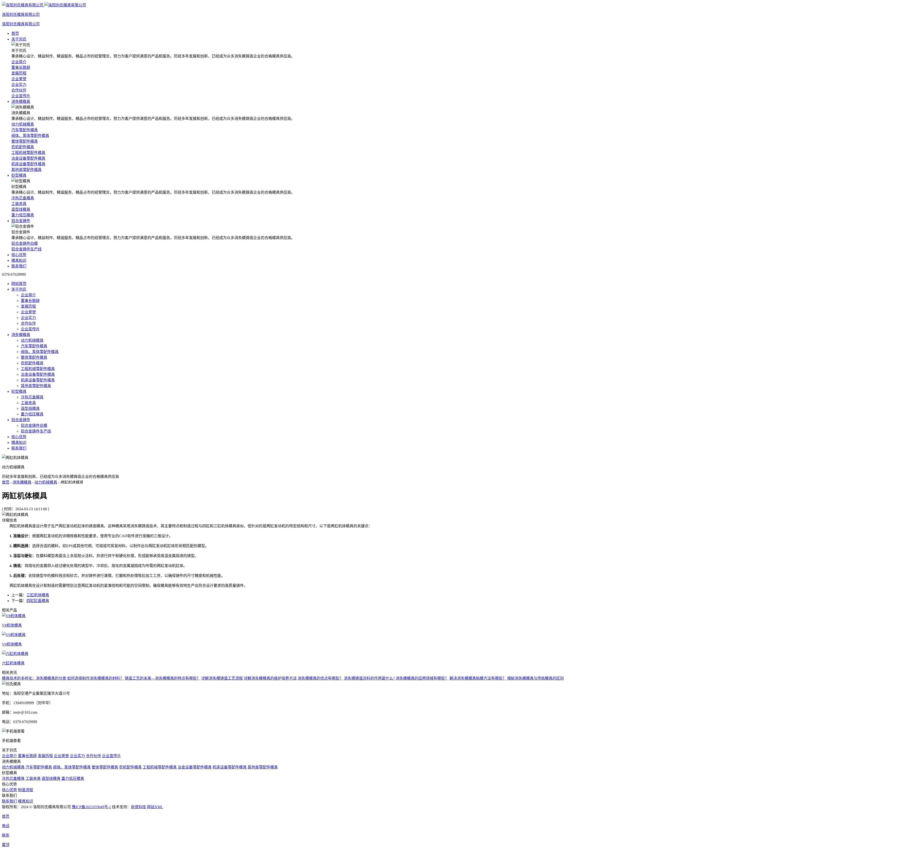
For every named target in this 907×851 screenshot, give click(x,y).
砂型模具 (18, 175)
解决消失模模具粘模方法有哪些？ (477, 678)
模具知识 (18, 260)
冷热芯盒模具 (32, 397)
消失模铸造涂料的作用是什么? (369, 678)
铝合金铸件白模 (34, 425)
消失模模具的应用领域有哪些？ (422, 678)
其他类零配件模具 (36, 386)
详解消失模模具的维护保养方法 (270, 678)
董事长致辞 (30, 301)
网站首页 (18, 284)
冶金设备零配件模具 (38, 374)
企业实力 (28, 318)
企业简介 (28, 295)
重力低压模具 (32, 414)
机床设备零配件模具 (38, 380)
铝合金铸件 (20, 221)
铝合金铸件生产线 (36, 431)
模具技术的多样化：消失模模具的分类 (34, 678)
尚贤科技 (138, 807)
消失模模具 (20, 102)
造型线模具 (30, 408)
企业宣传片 (30, 329)
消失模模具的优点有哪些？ (320, 678)
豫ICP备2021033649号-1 (91, 807)
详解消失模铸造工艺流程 (222, 678)
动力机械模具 (32, 340)
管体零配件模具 (34, 357)
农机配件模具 (32, 363)
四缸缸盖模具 (37, 601)
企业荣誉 (28, 312)
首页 (15, 33)
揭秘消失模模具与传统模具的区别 (535, 678)
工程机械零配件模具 (38, 369)
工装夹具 (28, 403)
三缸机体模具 (37, 595)
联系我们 (18, 266)
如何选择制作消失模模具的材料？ (95, 678)
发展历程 (28, 306)
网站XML (155, 807)
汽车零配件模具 (34, 346)
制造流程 (25, 790)
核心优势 (18, 255)
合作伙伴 (28, 323)
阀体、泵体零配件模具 (40, 352)
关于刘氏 (18, 39)
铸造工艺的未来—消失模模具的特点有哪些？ (162, 678)
